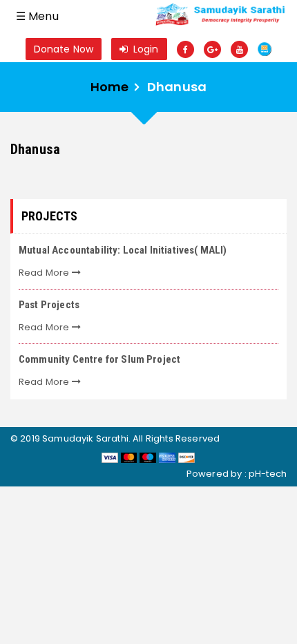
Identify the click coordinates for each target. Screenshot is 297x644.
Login (145, 49)
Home (109, 86)
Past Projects (49, 305)
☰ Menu (37, 16)
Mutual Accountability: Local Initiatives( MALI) (123, 250)
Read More (45, 272)
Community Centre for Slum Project (99, 359)
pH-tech (268, 473)
